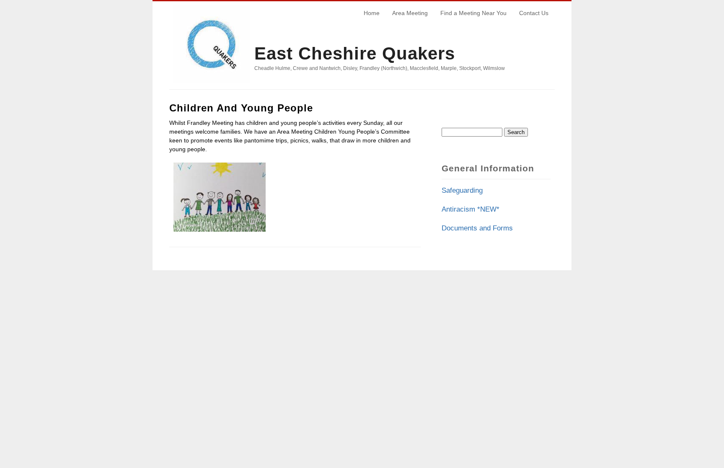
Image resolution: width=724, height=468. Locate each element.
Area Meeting (410, 13)
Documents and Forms (477, 228)
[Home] (211, 84)
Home (372, 13)
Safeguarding (462, 190)
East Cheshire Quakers (354, 53)
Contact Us (533, 13)
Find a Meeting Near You (473, 13)
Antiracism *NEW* (470, 209)
